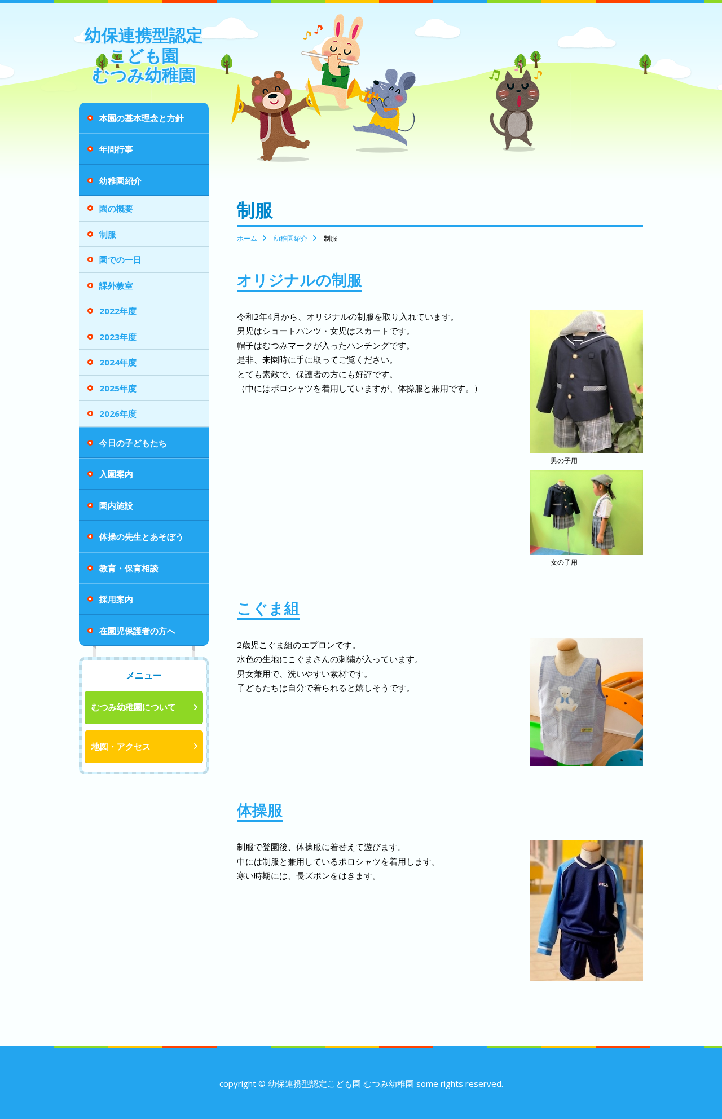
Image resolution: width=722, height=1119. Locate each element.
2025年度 (118, 388)
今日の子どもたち (133, 442)
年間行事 (116, 149)
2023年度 (118, 336)
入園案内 (116, 473)
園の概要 (116, 208)
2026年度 (118, 413)
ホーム (247, 238)
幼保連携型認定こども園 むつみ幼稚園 (144, 54)
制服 (107, 234)
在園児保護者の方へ (137, 630)
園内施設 (116, 505)
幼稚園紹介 (120, 180)
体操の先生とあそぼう (141, 536)
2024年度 (118, 362)
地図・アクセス (121, 746)
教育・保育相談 (129, 568)
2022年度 (118, 310)
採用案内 (116, 599)
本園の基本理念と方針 (141, 118)
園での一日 (120, 259)
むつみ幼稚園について (133, 706)
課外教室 (116, 285)
